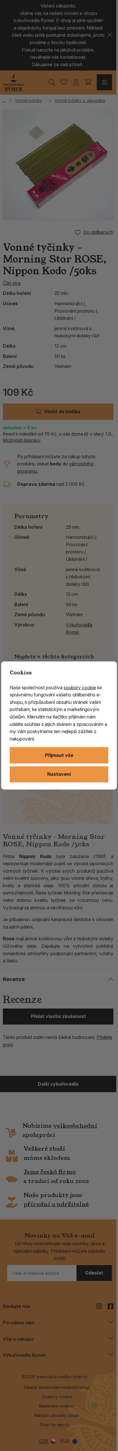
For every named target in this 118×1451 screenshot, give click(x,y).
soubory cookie (80, 687)
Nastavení (59, 774)
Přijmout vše (59, 755)
